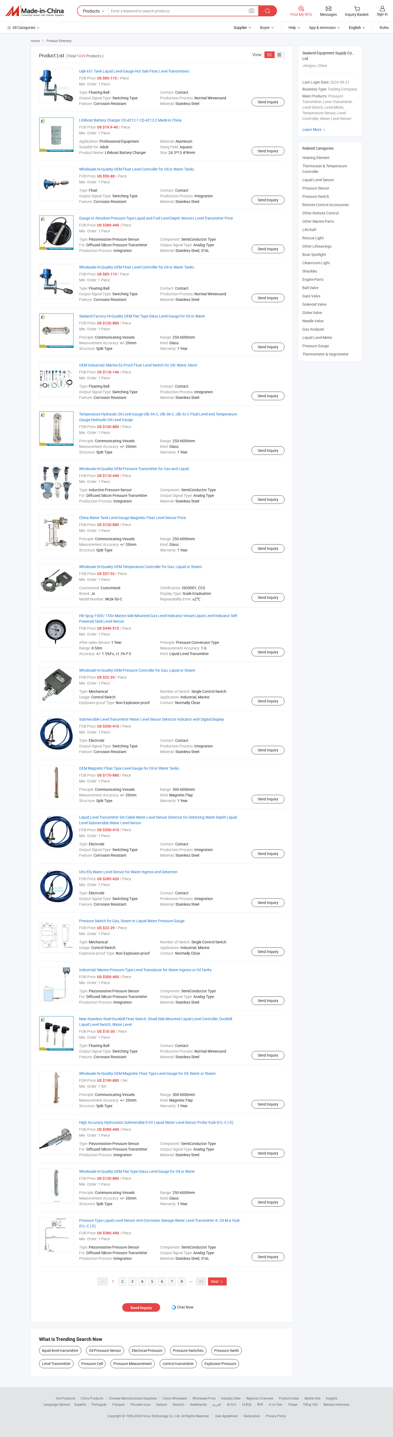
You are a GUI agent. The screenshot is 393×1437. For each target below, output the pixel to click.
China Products (92, 1398)
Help (292, 27)
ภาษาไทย (275, 1404)
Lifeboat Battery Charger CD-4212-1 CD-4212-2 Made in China (130, 120)
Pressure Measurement (132, 1363)
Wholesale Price (203, 1398)
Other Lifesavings (317, 246)
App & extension (322, 27)
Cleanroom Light (316, 262)
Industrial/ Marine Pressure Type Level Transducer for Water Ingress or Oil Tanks (145, 969)
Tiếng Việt (310, 1404)
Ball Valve (310, 287)
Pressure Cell (92, 1363)
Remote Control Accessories (325, 204)
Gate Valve (311, 295)
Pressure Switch (315, 196)
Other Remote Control (320, 212)
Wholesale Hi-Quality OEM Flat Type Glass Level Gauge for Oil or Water (137, 1171)
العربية (216, 1404)
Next (217, 1281)
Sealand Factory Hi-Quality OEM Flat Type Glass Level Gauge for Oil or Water (142, 316)
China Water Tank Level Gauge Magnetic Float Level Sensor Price (132, 517)
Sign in (382, 14)
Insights (331, 1398)
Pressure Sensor (315, 188)
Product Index (289, 1398)
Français (118, 1404)
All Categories (24, 27)
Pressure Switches (188, 1350)
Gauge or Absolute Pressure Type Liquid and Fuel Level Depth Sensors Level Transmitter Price (156, 218)
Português (99, 1404)
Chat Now (185, 1307)
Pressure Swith (226, 1350)
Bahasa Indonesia (336, 1404)
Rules (384, 27)
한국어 (231, 1404)
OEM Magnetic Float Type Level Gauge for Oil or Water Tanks (129, 768)
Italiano (161, 1404)
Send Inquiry (268, 101)
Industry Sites (231, 1398)
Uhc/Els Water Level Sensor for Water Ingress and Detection (128, 871)
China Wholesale (175, 1398)
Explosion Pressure (220, 1363)
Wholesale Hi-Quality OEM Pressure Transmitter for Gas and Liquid (134, 468)
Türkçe (292, 1404)
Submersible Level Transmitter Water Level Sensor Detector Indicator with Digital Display (151, 719)
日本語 (247, 1404)
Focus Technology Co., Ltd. (161, 1416)
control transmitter (178, 1363)
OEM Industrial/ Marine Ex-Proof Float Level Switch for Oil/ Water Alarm (138, 365)
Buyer (265, 27)
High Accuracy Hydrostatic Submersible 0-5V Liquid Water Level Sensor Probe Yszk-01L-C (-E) (156, 1122)
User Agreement (226, 1416)
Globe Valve (312, 312)
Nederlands (198, 1404)
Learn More (314, 129)
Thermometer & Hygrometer (325, 354)
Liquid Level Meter (317, 337)
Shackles (309, 271)
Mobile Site (312, 1398)
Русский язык (140, 1404)
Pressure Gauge (315, 345)
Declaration (252, 1416)
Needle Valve (312, 320)
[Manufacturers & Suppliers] (34, 11)
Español (80, 1404)
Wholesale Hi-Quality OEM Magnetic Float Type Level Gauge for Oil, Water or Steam (147, 1073)
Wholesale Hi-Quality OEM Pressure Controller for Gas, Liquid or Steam (137, 670)
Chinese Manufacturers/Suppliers (133, 1398)
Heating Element (316, 157)
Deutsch (178, 1404)
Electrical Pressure (147, 1350)
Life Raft (309, 229)
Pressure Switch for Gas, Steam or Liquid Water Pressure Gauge (131, 920)
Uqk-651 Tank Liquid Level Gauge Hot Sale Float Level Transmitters (134, 71)
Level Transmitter (56, 1363)
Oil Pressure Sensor (105, 1350)
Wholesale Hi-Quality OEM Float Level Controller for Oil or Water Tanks (136, 169)
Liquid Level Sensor (318, 179)
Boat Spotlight (314, 254)
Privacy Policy (276, 1416)
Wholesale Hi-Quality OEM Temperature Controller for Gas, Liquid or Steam (140, 566)
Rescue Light (313, 237)
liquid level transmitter (60, 1350)
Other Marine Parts (318, 221)
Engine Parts (312, 279)
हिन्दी (260, 1404)
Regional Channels (259, 1398)
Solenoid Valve (314, 304)
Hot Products (65, 1398)
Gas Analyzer (313, 329)
